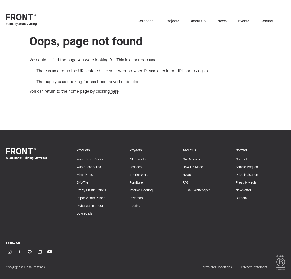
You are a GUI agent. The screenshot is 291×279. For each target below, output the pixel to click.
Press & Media (246, 182)
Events (243, 20)
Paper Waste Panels (91, 198)
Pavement (137, 198)
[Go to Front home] (28, 20)
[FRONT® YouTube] (49, 251)
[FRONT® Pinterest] (29, 251)
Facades (136, 167)
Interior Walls (139, 175)
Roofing (135, 206)
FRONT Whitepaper (196, 190)
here (114, 91)
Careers (241, 198)
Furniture (136, 182)
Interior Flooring (141, 190)
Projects (172, 20)
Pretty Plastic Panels (91, 190)
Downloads (84, 213)
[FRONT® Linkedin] (39, 251)
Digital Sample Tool (90, 206)
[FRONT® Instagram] (9, 251)
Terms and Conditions (216, 267)
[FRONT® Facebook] (19, 251)
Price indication (247, 175)
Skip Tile (82, 182)
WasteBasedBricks (90, 159)
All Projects (138, 159)
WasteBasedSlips (89, 167)
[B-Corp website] (280, 262)
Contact (267, 20)
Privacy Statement (254, 267)
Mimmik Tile (85, 175)
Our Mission (191, 159)
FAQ (185, 182)
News (222, 20)
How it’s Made (193, 167)
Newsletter (243, 190)
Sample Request (247, 167)
